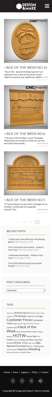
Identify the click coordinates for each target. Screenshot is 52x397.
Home (7, 372)
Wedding (34, 349)
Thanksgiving (38, 346)
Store (15, 372)
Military (31, 340)
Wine (29, 352)
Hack (15, 327)
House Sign (31, 336)
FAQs (34, 372)
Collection (30, 316)
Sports (30, 346)
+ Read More (42, 77)
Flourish (36, 323)
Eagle (15, 324)
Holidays (9, 336)
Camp (42, 313)
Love (10, 339)
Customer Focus (19, 320)
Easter (19, 324)
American (10, 313)
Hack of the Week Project (26, 332)
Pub (29, 343)
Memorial (24, 340)
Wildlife (23, 352)
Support (25, 372)
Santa (33, 343)
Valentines (22, 349)
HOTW (19, 335)
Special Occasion (16, 345)
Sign (38, 342)
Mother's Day (20, 342)
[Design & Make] (26, 9)
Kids (38, 336)
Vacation (13, 350)
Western (17, 352)
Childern (10, 316)
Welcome (10, 352)
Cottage (39, 316)
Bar (29, 313)
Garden (10, 327)
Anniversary (20, 312)
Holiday (40, 332)
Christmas (19, 316)
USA (8, 349)
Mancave (16, 340)
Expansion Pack (28, 323)
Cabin (38, 313)
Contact (44, 372)
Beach (33, 313)
